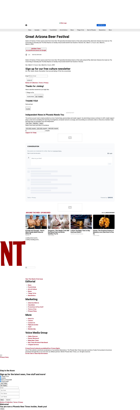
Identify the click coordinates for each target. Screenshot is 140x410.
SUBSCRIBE (30, 96)
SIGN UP (29, 80)
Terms (41, 83)
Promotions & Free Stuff (35, 307)
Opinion (45, 30)
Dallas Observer (33, 336)
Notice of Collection (31, 83)
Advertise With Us (33, 303)
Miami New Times (33, 340)
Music (72, 30)
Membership (32, 329)
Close (2, 409)
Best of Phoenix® (6, 380)
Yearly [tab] (41, 123)
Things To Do (80, 30)
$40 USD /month (53, 128)
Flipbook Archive (33, 325)
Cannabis (37, 30)
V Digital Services (33, 344)
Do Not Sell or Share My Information (36, 353)
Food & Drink (53, 30)
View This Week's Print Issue (34, 279)
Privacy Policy (32, 311)
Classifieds (31, 305)
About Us (31, 318)
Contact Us (31, 322)
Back (2, 400)
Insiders (3, 378)
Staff (29, 327)
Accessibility (43, 348)
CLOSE (28, 109)
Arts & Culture (63, 30)
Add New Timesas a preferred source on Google (36, 49)
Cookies (36, 348)
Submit (8, 400)
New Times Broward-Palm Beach (38, 342)
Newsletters (102, 30)
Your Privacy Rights (54, 348)
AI (47, 348)
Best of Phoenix (91, 30)
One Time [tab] (29, 123)
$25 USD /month (42, 128)
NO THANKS (39, 96)
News (29, 30)
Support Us (101, 25)
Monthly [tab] (35, 123)
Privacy (46, 83)
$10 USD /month (31, 128)
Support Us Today (30, 132)
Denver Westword (33, 338)
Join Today (4, 383)
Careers (30, 320)
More (110, 30)
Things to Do (5, 376)
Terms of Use (32, 309)
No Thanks (4, 385)
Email (27, 76)
